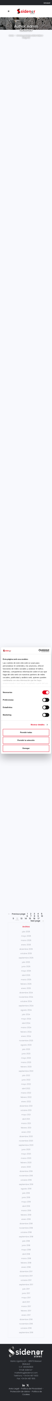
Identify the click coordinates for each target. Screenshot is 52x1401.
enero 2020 (26, 1167)
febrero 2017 (26, 1311)
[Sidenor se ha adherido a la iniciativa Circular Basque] (26, 837)
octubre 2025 (26, 953)
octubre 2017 (26, 1280)
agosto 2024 (26, 1010)
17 (38, 919)
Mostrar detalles (38, 725)
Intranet (47, 3)
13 (21, 919)
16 (34, 919)
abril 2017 (26, 1302)
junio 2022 (26, 1080)
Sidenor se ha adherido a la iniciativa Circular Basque (25, 859)
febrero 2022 (26, 1097)
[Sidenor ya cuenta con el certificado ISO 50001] (26, 315)
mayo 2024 (26, 1019)
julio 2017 (26, 1289)
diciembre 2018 (26, 1223)
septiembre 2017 (26, 1284)
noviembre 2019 (26, 1175)
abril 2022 (26, 1088)
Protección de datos (20, 1391)
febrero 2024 (26, 1032)
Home (11, 35)
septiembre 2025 (26, 958)
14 (26, 919)
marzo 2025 (26, 979)
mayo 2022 (26, 1084)
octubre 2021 (26, 1110)
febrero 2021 (26, 1128)
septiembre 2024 (26, 1006)
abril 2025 (26, 975)
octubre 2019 (26, 1180)
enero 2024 (26, 1036)
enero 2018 (26, 1267)
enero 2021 (26, 1132)
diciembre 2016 (26, 1319)
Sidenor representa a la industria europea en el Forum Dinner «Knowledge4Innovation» (26, 251)
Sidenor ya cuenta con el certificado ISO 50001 (25, 335)
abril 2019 (26, 1206)
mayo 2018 (26, 1250)
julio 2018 (26, 1241)
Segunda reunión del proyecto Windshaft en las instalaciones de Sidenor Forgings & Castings (25, 424)
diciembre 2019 (26, 1171)
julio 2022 (26, 1075)
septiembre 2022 (26, 1071)
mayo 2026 (26, 936)
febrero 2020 (26, 1162)
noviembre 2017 (26, 1276)
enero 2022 (26, 1101)
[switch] (45, 700)
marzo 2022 (26, 1093)
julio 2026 (26, 931)
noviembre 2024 (26, 997)
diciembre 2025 (26, 949)
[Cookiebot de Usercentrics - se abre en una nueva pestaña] (38, 650)
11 (13, 919)
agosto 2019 (26, 1189)
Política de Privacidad (31, 1388)
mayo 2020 (26, 1154)
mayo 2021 (26, 1114)
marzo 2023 (26, 1062)
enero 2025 (26, 988)
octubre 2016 (26, 1328)
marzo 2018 (26, 1258)
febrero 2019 (26, 1215)
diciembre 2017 (26, 1271)
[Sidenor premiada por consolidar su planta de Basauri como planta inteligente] (26, 492)
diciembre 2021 (26, 1106)
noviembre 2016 (26, 1324)
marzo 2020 (26, 1158)
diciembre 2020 (26, 1136)
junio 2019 (26, 1197)
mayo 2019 (26, 1202)
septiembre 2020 (26, 1145)
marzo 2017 (26, 1306)
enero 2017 (26, 1315)
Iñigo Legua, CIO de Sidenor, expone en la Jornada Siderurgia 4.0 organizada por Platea (25, 161)
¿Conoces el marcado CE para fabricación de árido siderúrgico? (25, 69)
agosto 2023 (26, 1045)
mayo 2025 (26, 971)
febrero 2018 (26, 1263)
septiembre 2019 (26, 1184)
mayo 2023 (26, 1058)
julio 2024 (26, 1014)
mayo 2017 (26, 1297)
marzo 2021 (26, 1123)
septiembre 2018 (26, 1236)
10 (42, 916)
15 (30, 919)
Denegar (26, 748)
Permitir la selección (26, 740)
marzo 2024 (26, 1027)
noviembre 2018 (26, 1228)
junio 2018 (26, 1245)
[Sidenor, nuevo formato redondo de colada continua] (26, 579)
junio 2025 (26, 966)
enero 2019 (26, 1219)
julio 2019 (26, 1193)
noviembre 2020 (26, 1141)
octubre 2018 (26, 1232)
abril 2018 (26, 1254)
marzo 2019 (26, 1210)
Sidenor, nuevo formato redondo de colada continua (25, 601)
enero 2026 (26, 945)
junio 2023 (26, 1053)
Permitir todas (26, 732)
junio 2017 (26, 1293)
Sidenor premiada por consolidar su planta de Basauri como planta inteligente (25, 515)
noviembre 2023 (26, 1040)
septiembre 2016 (26, 1332)
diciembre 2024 (26, 992)
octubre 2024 (26, 1001)
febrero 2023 (26, 1067)
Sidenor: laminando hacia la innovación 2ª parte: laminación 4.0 (24, 775)
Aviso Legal (14, 1388)
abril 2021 (26, 1119)
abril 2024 (26, 1023)
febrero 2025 (26, 984)
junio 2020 (26, 1149)
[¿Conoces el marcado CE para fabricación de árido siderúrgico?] (26, 47)
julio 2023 (26, 1049)
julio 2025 (26, 962)
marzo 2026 (26, 940)
